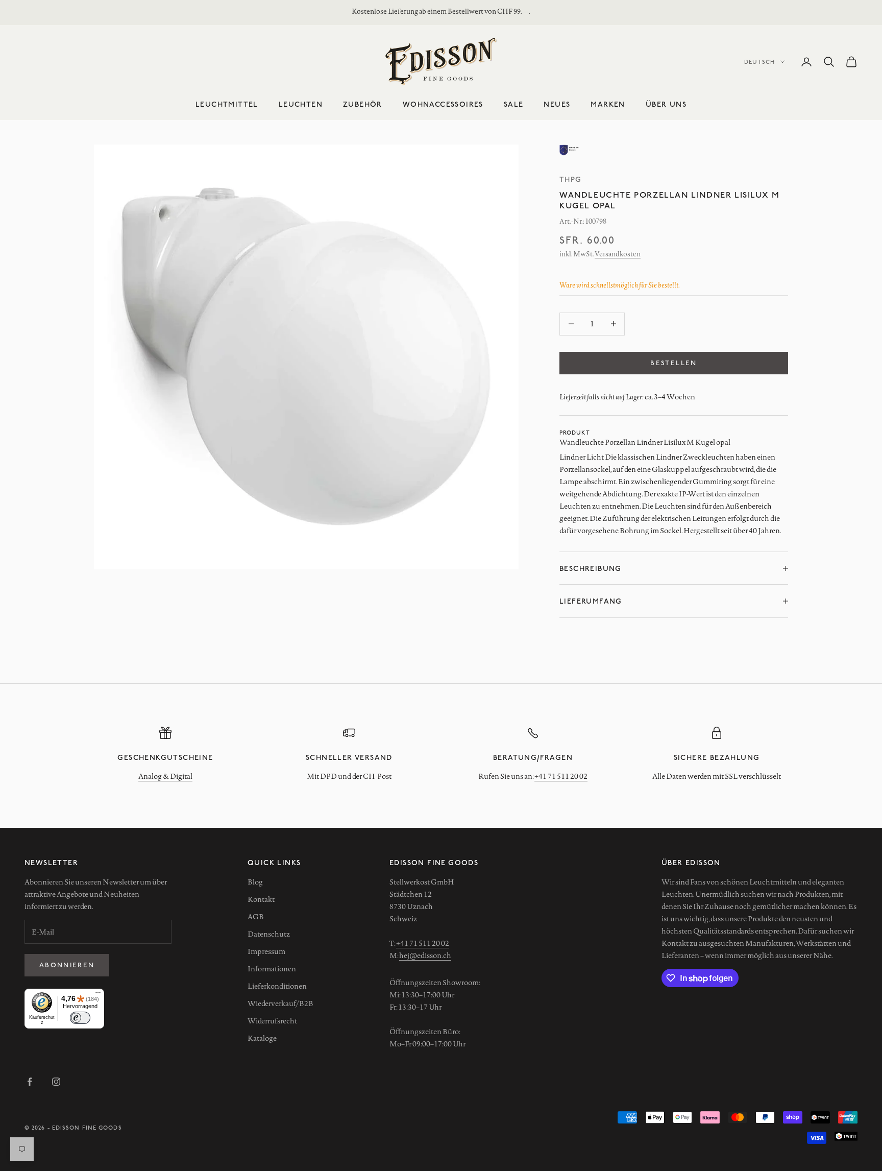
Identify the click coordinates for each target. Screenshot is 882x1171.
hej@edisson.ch (425, 955)
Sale (514, 104)
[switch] (80, 1018)
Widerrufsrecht (272, 1021)
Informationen (272, 969)
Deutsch (759, 61)
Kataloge (262, 1038)
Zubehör (362, 104)
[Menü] (98, 995)
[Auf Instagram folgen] (56, 1082)
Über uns (666, 104)
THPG (570, 179)
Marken (608, 104)
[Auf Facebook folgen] (29, 1082)
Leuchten (301, 104)
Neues (557, 104)
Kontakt (261, 899)
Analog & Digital (165, 776)
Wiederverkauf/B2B (280, 1003)
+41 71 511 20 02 (560, 776)
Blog (255, 882)
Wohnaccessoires (443, 104)
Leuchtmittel (226, 104)
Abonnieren (66, 964)
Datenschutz (269, 934)
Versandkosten (618, 253)
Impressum (266, 951)
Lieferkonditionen (277, 986)
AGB (256, 917)
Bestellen (673, 362)
